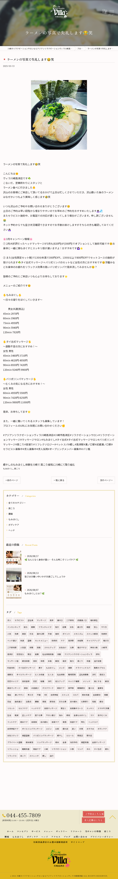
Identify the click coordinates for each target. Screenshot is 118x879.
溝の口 (60, 620)
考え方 (30, 695)
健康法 (10, 674)
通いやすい (19, 695)
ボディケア (13, 524)
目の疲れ (44, 722)
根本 (57, 742)
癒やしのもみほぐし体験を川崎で (21, 464)
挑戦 (39, 647)
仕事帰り (84, 701)
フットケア (12, 722)
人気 (9, 634)
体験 (31, 647)
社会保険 (61, 674)
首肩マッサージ (50, 708)
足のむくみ (102, 715)
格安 (64, 661)
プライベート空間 (14, 742)
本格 (50, 661)
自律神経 (54, 695)
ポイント (66, 634)
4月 (45, 695)
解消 (107, 681)
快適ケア (73, 722)
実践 (44, 701)
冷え (88, 749)
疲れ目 (65, 729)
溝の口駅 (40, 634)
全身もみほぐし (80, 715)
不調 (39, 695)
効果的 (104, 634)
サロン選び (50, 715)
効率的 (54, 640)
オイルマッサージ (24, 674)
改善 (88, 661)
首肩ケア (55, 722)
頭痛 (106, 695)
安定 (35, 681)
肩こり (17, 468)
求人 (9, 620)
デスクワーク (47, 688)
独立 (57, 627)
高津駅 (71, 640)
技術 (35, 661)
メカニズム (78, 634)
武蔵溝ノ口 (82, 620)
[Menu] (111, 11)
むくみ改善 (39, 674)
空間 (29, 640)
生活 (9, 715)
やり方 (104, 627)
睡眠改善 (26, 749)
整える (91, 688)
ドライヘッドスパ (83, 668)
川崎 (46, 749)
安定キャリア (12, 681)
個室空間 (26, 735)
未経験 (80, 640)
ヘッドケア (36, 708)
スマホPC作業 (103, 708)
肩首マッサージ (13, 688)
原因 (26, 688)
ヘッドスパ (93, 722)
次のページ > (106, 480)
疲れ (107, 749)
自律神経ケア (12, 729)
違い (74, 729)
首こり (23, 756)
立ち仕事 (62, 701)
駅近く (63, 708)
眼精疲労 (81, 688)
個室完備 (84, 742)
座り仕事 (38, 715)
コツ (92, 715)
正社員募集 (83, 674)
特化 (83, 722)
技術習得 (26, 681)
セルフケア (23, 708)
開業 (33, 627)
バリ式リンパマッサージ (43, 735)
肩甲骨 (71, 688)
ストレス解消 (92, 634)
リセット (11, 708)
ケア (63, 640)
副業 (37, 654)
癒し (44, 756)
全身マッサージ (98, 742)
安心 (96, 627)
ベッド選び (12, 640)
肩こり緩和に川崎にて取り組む (58, 464)
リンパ (80, 749)
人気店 (23, 647)
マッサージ (41, 620)
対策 (81, 729)
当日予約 (73, 742)
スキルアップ (49, 647)
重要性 (100, 688)
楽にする (97, 681)
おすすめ (90, 729)
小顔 (72, 749)
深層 (59, 654)
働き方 (106, 640)
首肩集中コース (76, 708)
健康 (70, 668)
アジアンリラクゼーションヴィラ (78, 654)
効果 (16, 634)
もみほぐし (8, 468)
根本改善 (85, 695)
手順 (50, 634)
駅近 (29, 654)
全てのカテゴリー (17, 502)
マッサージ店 (12, 661)
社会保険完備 (47, 654)
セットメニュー (41, 640)
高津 (51, 620)
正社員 (30, 620)
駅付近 (89, 735)
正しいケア (26, 715)
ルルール (70, 735)
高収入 (102, 674)
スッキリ (90, 708)
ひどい (49, 729)
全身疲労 (96, 695)
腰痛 (10, 513)
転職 (42, 681)
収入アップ (60, 681)
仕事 (72, 647)
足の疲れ (73, 701)
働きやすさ (82, 647)
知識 (94, 701)
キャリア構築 (73, 681)
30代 (50, 681)
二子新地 (70, 620)
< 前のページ (12, 480)
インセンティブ (13, 627)
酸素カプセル (99, 668)
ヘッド (11, 530)
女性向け (62, 647)
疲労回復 (26, 661)
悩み (61, 715)
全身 (64, 742)
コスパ (75, 695)
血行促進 (97, 661)
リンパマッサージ (44, 742)
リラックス (12, 756)
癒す (40, 668)
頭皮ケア (37, 749)
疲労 (101, 701)
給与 (26, 627)
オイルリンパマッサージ (32, 729)
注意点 (28, 701)
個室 (88, 627)
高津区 (10, 654)
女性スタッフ (12, 735)
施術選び (18, 701)
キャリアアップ (93, 640)
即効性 (52, 701)
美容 (24, 634)
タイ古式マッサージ (26, 668)
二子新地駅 (12, 647)
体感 (42, 661)
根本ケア (24, 722)
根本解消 (29, 742)
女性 (72, 627)
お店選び (35, 688)
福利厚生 (94, 620)
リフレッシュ (12, 749)
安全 (9, 701)
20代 (94, 674)
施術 (57, 634)
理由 (9, 695)
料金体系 (11, 668)
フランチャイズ (45, 627)
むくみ (50, 674)
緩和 (68, 715)
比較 (57, 729)
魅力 (72, 661)
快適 (22, 640)
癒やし (60, 735)
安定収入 (20, 654)
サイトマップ (78, 842)
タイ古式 (97, 749)
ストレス (65, 695)
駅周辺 (80, 735)
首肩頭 (34, 722)
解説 (57, 661)
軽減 (16, 715)
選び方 (80, 627)
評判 (98, 654)
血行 (51, 756)
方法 (31, 634)
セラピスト (19, 620)
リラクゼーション (59, 749)
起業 (64, 627)
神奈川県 (94, 647)
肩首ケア (61, 688)
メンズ (62, 668)
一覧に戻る (59, 480)
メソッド (86, 681)
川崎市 (104, 647)
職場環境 (72, 674)
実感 (64, 722)
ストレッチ (34, 756)
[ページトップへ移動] (113, 817)
